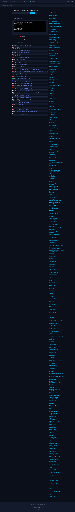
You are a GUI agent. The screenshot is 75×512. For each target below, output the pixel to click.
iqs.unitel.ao (51, 82)
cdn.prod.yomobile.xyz (54, 459)
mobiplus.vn (52, 426)
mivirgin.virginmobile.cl (54, 272)
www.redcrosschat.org (54, 66)
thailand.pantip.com (53, 28)
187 (19, 86)
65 (15, 48)
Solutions (26, 1)
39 (19, 109)
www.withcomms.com (25, 85)
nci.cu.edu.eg (52, 357)
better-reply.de (24, 62)
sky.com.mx (23, 111)
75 (17, 52)
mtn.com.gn (51, 432)
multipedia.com (52, 123)
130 (19, 114)
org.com (51, 435)
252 (17, 45)
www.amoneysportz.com (54, 331)
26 (17, 97)
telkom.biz (51, 494)
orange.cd (51, 339)
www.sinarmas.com (53, 274)
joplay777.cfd (52, 115)
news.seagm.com (53, 24)
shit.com (51, 384)
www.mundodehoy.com (54, 294)
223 (19, 99)
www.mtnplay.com (16, 18)
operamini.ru (52, 317)
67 (17, 54)
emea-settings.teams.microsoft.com (29, 92)
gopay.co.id (51, 56)
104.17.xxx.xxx (52, 285)
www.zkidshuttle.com (54, 186)
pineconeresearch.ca (25, 54)
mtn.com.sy (51, 243)
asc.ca (21, 104)
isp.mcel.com (52, 341)
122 (19, 69)
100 (15, 86)
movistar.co (51, 178)
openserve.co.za (24, 80)
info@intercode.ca (39, 507)
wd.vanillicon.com (53, 378)
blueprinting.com (53, 15)
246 (17, 59)
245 (19, 47)
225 (19, 83)
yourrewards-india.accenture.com (28, 55)
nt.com (50, 130)
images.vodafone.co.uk (54, 358)
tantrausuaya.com (53, 60)
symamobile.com (53, 52)
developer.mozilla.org (54, 61)
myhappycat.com (53, 31)
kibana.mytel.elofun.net (54, 350)
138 (19, 95)
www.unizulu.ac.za (53, 445)
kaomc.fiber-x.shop (53, 397)
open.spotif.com (52, 346)
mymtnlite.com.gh (24, 95)
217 (19, 71)
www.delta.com (52, 29)
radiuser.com (52, 402)
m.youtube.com (52, 119)
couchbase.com (52, 429)
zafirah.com (51, 288)
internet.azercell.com (53, 342)
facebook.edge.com (53, 36)
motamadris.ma (52, 451)
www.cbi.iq (27, 100)
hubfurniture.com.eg (53, 237)
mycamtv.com (52, 159)
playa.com (51, 152)
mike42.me (51, 283)
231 (19, 100)
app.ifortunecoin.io (53, 133)
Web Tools (12, 1)
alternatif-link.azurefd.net (54, 189)
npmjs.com (51, 135)
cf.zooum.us (52, 496)
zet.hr (50, 280)
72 (15, 54)
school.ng (51, 296)
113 (15, 100)
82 (15, 69)
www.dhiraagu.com (53, 127)
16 (17, 109)
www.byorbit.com (53, 229)
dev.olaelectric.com (53, 146)
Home (5, 1)
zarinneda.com (52, 114)
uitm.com (51, 467)
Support (33, 1)
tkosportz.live (52, 197)
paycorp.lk (51, 184)
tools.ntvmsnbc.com (35, 69)
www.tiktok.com (52, 165)
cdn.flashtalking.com (53, 112)
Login (68, 1)
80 (15, 64)
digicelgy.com (23, 71)
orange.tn (51, 440)
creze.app (51, 207)
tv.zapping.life (52, 98)
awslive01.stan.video (53, 195)
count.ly (51, 414)
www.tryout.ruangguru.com (55, 64)
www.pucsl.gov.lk (53, 366)
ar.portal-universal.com (54, 85)
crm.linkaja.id (52, 154)
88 (19, 61)
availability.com (52, 291)
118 (15, 107)
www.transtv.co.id (53, 365)
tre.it (50, 147)
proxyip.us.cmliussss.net (36, 113)
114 (15, 102)
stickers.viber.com (53, 454)
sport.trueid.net (52, 406)
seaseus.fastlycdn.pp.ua (54, 481)
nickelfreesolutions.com (54, 40)
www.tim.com (52, 363)
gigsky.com (51, 403)
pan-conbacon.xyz (53, 258)
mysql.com (51, 232)
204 (17, 80)
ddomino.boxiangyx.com (54, 138)
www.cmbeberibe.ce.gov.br (26, 61)
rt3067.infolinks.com (53, 413)
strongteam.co (52, 416)
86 (17, 47)
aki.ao (50, 95)
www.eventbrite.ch (53, 215)
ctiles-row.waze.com (53, 379)
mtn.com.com (52, 355)
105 (15, 90)
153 (19, 45)
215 (19, 59)
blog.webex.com (53, 103)
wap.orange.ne (52, 122)
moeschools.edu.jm (25, 45)
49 (19, 97)
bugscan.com (52, 418)
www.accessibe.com (53, 310)
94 (15, 83)
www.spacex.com (53, 21)
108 (15, 95)
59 (19, 67)
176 (19, 88)
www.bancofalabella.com (26, 83)
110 (15, 97)
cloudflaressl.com (53, 368)
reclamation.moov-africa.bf (55, 227)
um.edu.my (51, 333)
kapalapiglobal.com (53, 349)
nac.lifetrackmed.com (54, 398)
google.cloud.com (24, 74)
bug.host (51, 16)
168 (17, 81)
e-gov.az (51, 90)
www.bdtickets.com (53, 312)
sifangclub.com (52, 352)
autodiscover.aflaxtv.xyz (54, 179)
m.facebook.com (53, 443)
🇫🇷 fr (72, 1)
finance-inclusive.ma (53, 218)
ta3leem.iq (51, 226)
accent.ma (51, 485)
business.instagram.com (54, 183)
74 (15, 59)
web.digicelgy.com (32, 71)
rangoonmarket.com (53, 213)
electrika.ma (52, 325)
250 (17, 67)
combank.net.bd (52, 427)
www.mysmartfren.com (54, 234)
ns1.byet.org (52, 338)
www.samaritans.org (53, 304)
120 (17, 78)
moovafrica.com (52, 458)
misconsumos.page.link (54, 394)
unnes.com (51, 387)
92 (17, 55)
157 (19, 80)
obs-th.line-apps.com (54, 88)
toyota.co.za (23, 76)
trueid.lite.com (52, 256)
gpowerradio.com (53, 149)
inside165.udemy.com (54, 395)
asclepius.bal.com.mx (54, 464)
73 (15, 57)
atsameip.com (52, 448)
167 (17, 71)
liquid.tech (51, 497)
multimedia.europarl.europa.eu (56, 67)
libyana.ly (51, 168)
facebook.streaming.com (54, 473)
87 (15, 76)
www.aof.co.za (52, 157)
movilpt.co (51, 93)
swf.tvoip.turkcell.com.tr (54, 37)
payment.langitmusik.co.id (55, 262)
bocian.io (51, 446)
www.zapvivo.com (53, 125)
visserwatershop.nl (53, 32)
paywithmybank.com (53, 442)
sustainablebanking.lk (54, 151)
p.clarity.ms (23, 64)
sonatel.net (51, 270)
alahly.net (51, 74)
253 (17, 74)
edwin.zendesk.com (53, 282)
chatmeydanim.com (53, 75)
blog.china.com (52, 139)
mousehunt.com (52, 462)
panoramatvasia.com (53, 354)
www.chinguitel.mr (53, 144)
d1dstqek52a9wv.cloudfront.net (56, 336)
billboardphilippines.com (54, 44)
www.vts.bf (51, 477)
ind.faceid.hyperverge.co (54, 298)
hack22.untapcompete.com (55, 491)
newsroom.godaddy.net (54, 211)
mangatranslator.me (53, 309)
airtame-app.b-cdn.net (54, 422)
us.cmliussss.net (24, 113)
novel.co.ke (23, 93)
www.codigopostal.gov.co (55, 438)
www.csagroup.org (53, 334)
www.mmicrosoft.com (54, 421)
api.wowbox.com (53, 400)
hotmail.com (52, 71)
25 (17, 64)
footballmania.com (24, 50)
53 (17, 61)
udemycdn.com (52, 83)
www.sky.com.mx (31, 111)
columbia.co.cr (52, 167)
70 (15, 52)
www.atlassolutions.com (54, 456)
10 (17, 48)
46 (17, 111)
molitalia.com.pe (24, 109)
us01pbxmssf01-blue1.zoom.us (56, 250)
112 (19, 52)
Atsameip (11, 5)
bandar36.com (52, 347)
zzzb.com (51, 210)
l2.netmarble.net (52, 390)
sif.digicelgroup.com (25, 99)
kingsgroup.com (52, 18)
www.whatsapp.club (53, 34)
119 (15, 109)
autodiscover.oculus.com (54, 47)
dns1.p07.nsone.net (53, 58)
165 (17, 104)
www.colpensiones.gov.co (26, 47)
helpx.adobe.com (53, 411)
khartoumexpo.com (53, 53)
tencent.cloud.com (24, 52)
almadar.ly (51, 96)
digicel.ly (51, 293)
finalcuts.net (52, 45)
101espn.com (52, 163)
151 (19, 57)
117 (19, 54)
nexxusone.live (52, 437)
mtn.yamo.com (52, 450)
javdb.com (51, 50)
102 (15, 88)
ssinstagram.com (53, 424)
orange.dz (51, 277)
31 (19, 93)
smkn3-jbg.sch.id (53, 199)
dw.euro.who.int (24, 57)
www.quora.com (52, 104)
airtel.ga (51, 141)
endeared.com (52, 267)
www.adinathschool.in (54, 248)
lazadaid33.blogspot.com (55, 170)
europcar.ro (23, 106)
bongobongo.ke (52, 322)
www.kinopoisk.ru (53, 489)
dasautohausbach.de (53, 235)
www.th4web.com (53, 219)
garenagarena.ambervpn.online (56, 245)
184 (19, 90)
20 (13, 45)
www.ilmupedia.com (53, 208)
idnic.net (51, 77)
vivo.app (51, 381)
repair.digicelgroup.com (26, 97)
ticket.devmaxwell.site (54, 323)
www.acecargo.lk (53, 430)
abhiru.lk (51, 239)
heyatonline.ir (52, 136)
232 (17, 93)
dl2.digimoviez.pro (53, 221)
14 (19, 62)
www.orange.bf (52, 205)
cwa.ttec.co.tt (23, 68)
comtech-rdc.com (53, 405)
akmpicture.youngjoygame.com (56, 376)
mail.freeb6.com (52, 20)
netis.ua (51, 374)
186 (19, 64)
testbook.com (52, 87)
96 (17, 90)
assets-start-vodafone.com (55, 79)
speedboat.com (52, 39)
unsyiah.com (52, 419)
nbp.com (51, 91)
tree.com (51, 216)
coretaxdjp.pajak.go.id (54, 240)
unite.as (22, 86)
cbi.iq (21, 100)
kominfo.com (52, 255)
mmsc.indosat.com (53, 314)
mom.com (51, 302)
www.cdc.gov (52, 55)
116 (17, 92)
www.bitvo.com (24, 107)
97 (15, 85)
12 (17, 57)
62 (15, 45)
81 (15, 67)
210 (19, 85)
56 (17, 99)
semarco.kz (51, 315)
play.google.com (53, 175)
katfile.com (51, 181)
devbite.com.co (52, 264)
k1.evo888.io (52, 203)
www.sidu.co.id (52, 278)
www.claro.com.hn (53, 392)
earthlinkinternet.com (54, 143)
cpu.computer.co (53, 478)
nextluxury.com (52, 69)
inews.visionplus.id (53, 259)
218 (17, 66)
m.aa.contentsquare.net (26, 90)
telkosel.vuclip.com (53, 223)
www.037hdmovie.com (54, 251)
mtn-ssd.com (52, 160)
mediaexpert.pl (52, 290)
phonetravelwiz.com (53, 42)
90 (15, 81)
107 (17, 62)
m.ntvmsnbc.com (24, 69)
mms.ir (50, 194)
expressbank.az (52, 386)
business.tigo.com (53, 117)
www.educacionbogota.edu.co (27, 102)
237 (19, 111)
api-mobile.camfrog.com (54, 480)
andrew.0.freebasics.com (54, 23)
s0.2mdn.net (52, 328)
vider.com (51, 301)
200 (19, 113)
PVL (39, 509)
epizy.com (51, 131)
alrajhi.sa (51, 48)
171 (19, 48)
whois (22, 18)
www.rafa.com (23, 114)
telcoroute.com (52, 465)
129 (17, 113)
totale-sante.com (53, 362)
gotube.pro (51, 488)
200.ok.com (51, 330)
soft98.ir (51, 475)
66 (15, 50)
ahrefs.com (51, 370)
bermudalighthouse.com (26, 88)
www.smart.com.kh (53, 128)
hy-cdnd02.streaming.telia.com (56, 162)
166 (19, 66)
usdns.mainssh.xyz (53, 231)
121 (17, 88)
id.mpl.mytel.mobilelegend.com (56, 109)
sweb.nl (51, 72)
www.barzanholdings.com (26, 81)
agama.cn (51, 318)
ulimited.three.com (53, 434)
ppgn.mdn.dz (52, 192)
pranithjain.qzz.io (53, 344)
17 (17, 50)
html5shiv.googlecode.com (55, 200)
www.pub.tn (51, 408)
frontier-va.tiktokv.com (54, 120)
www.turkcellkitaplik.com (54, 453)
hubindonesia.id (52, 242)
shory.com (22, 59)
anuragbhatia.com (53, 483)
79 (15, 62)
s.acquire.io (51, 253)
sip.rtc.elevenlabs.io (53, 111)
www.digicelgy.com (43, 71)
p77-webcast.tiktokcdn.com (55, 410)
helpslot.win (51, 371)
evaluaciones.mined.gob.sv (55, 360)
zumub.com (51, 101)
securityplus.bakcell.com (54, 80)
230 (17, 102)
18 (17, 69)
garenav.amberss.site (54, 247)
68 (19, 76)
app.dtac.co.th (52, 261)
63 (15, 47)
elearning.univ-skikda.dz (54, 472)
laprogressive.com (53, 486)
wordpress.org (52, 469)
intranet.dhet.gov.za (25, 78)
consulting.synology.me (54, 389)
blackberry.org (52, 461)
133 (19, 107)
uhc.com (22, 66)
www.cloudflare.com (53, 224)
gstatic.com (51, 191)
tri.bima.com (52, 266)
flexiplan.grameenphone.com (55, 63)
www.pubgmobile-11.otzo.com (56, 155)
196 (17, 100)
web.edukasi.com (53, 286)
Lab (19, 1)
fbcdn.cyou (51, 493)
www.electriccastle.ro (54, 470)
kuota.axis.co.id (52, 275)
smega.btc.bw (52, 176)
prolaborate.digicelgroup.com (27, 48)
